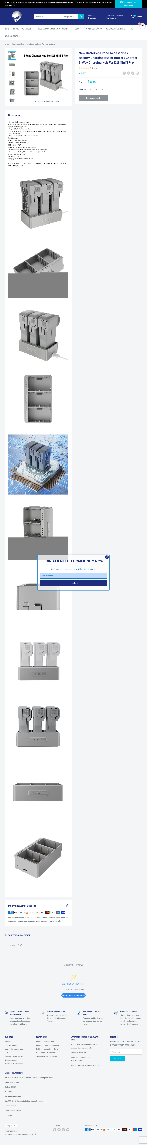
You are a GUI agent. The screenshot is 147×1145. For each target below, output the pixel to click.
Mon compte (111, 18)
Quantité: (82, 89)
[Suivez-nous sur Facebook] (54, 1129)
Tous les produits (18, 44)
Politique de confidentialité (47, 1049)
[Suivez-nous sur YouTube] (67, 1129)
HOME (7, 29)
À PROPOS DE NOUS (94, 29)
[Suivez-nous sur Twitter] (59, 1129)
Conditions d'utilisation (45, 1052)
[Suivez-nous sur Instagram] (63, 1129)
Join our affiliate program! (46, 1056)
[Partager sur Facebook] (124, 73)
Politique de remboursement (47, 1045)
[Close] (107, 557)
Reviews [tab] (11, 945)
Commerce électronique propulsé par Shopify (21, 1134)
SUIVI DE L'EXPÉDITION (14, 1056)
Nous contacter (11, 1060)
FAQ (132, 29)
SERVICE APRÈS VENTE (115, 29)
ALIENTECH (83, 73)
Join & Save (73, 583)
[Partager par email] (137, 73)
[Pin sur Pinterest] (128, 73)
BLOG (77, 29)
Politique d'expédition (45, 1041)
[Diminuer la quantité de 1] (90, 89)
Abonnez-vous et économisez (130, 4)
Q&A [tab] (20, 945)
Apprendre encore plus (14, 1049)
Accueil (7, 44)
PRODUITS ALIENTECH (22, 29)
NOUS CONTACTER (12, 36)
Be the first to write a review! (73, 995)
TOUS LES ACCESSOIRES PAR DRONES (53, 29)
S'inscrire (117, 1059)
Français (9, 1126)
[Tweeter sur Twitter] (132, 73)
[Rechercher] (81, 16)
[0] (142, 26)
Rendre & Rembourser (14, 1064)
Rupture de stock (93, 98)
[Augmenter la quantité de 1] (102, 89)
